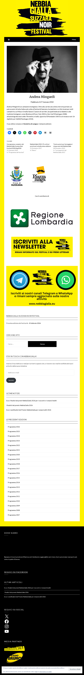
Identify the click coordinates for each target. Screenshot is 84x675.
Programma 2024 (14, 436)
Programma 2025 (14, 431)
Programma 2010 (14, 501)
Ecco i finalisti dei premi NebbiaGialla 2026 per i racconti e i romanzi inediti (31, 401)
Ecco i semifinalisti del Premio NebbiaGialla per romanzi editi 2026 (28, 410)
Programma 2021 (14, 450)
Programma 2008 (14, 510)
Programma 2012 (14, 492)
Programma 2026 (14, 427)
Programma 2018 (14, 464)
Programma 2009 (14, 506)
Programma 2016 (14, 473)
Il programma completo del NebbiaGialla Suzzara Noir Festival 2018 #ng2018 (15, 146)
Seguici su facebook (16, 572)
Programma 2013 (14, 487)
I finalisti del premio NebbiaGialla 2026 (19, 405)
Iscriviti (11, 380)
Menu (74, 39)
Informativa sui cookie (46, 671)
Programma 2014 (14, 482)
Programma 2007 (14, 515)
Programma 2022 (14, 445)
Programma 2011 (14, 496)
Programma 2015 (14, 478)
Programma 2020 (14, 455)
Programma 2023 (14, 441)
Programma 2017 (14, 468)
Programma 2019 (14, 459)
